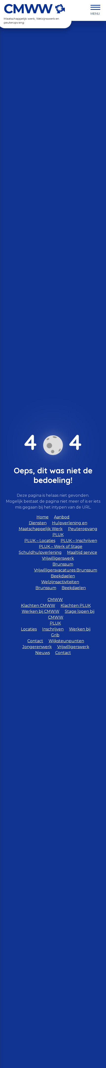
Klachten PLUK (76, 605)
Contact (35, 641)
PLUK (55, 623)
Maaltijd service (82, 552)
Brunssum (63, 564)
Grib (55, 635)
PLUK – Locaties (39, 540)
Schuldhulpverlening (40, 552)
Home (42, 517)
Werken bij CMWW (40, 611)
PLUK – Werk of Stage (60, 546)
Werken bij (79, 629)
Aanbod (62, 517)
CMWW (55, 599)
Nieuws (42, 652)
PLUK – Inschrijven (79, 540)
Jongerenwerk (37, 646)
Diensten (38, 523)
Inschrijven (53, 629)
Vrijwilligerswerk (58, 558)
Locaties (29, 629)
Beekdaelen (63, 576)
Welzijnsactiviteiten (60, 582)
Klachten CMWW (38, 605)
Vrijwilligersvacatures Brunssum (65, 570)
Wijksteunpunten (66, 641)
